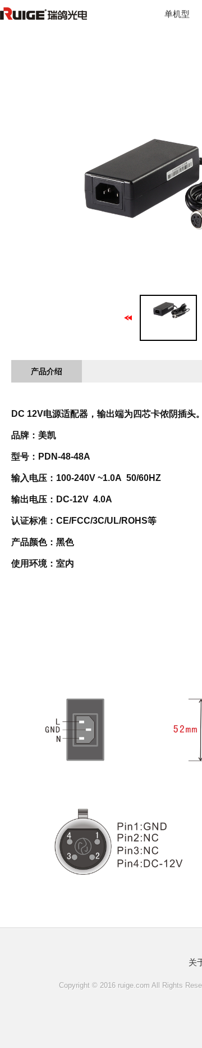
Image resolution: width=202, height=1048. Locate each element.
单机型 (177, 14)
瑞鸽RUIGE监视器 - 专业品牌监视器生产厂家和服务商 (64, 20)
